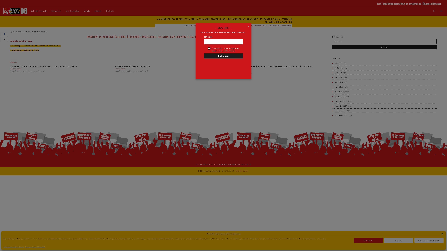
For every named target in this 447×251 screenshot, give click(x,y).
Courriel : (208, 37)
